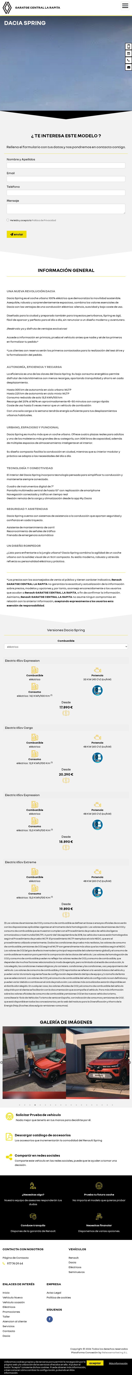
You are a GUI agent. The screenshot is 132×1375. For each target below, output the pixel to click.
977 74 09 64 (15, 1263)
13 (81, 1105)
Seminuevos (77, 1272)
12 (76, 1105)
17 (102, 1105)
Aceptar (95, 1363)
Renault (74, 1257)
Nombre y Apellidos (21, 159)
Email (11, 173)
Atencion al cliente (15, 1321)
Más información (118, 1363)
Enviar (18, 234)
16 (97, 1105)
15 (92, 1105)
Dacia (72, 1262)
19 (112, 1105)
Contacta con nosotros (23, 1249)
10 (66, 1105)
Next (129, 1062)
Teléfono (13, 186)
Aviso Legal (54, 1292)
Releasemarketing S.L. (115, 1352)
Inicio (6, 1292)
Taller (6, 1316)
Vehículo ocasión (14, 1302)
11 (71, 1105)
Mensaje (13, 200)
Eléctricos (75, 1267)
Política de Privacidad (44, 220)
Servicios (8, 1326)
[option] (34, 1062)
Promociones (11, 1311)
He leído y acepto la (33, 220)
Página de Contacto (16, 1257)
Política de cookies (59, 1297)
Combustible (66, 640)
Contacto (9, 1331)
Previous (1, 1062)
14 (86, 1105)
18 (107, 1105)
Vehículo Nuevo (13, 1297)
